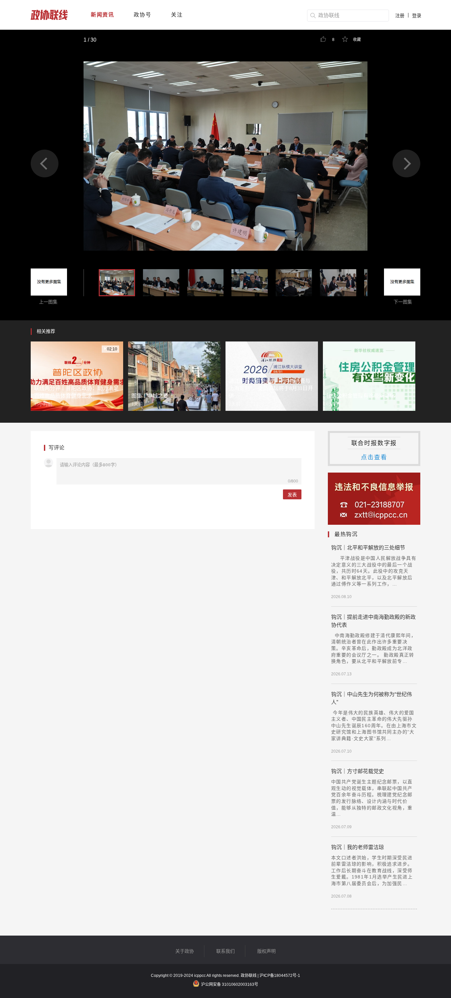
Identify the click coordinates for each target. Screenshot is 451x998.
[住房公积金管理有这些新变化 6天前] (369, 376)
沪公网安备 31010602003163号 (229, 984)
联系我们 (225, 951)
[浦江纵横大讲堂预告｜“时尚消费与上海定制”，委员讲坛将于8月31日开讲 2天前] (272, 376)
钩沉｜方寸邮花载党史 (357, 771)
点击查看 (374, 457)
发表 (292, 494)
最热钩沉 (346, 534)
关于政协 (184, 951)
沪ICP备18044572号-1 (280, 975)
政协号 (142, 15)
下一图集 (402, 301)
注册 (399, 15)
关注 (177, 15)
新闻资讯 (102, 15)
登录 (416, 15)
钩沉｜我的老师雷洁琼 (357, 847)
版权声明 (266, 951)
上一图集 (49, 301)
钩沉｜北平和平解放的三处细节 (368, 548)
